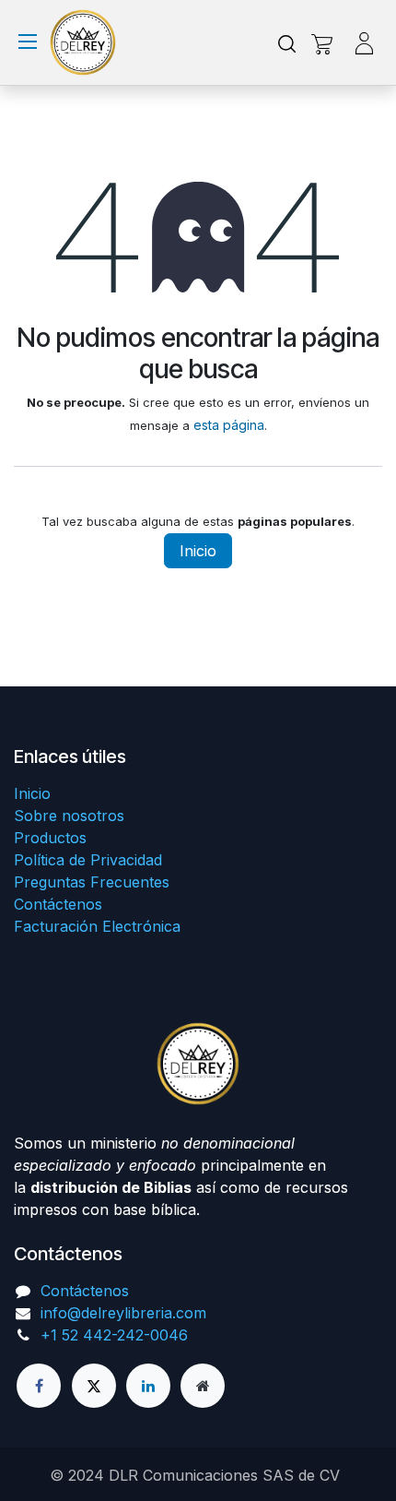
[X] (94, 1386)
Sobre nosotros (69, 815)
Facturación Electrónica (97, 926)
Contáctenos (58, 904)
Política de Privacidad (88, 860)
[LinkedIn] (148, 1386)
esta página (228, 425)
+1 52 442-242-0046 (114, 1335)
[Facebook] (39, 1386)
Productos (50, 837)
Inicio (198, 551)
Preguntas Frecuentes (91, 882)
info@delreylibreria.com (123, 1313)
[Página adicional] (203, 1386)
